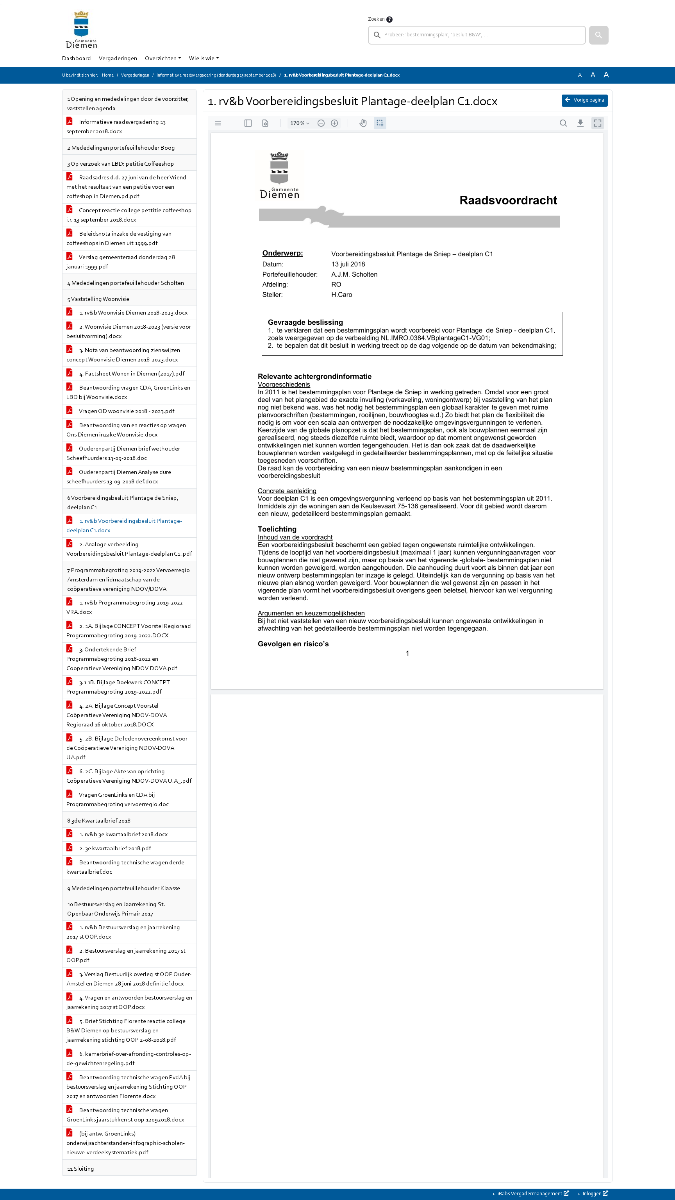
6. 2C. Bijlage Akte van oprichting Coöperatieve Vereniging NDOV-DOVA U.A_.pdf (128, 776)
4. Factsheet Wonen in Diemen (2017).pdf (131, 374)
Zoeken (376, 19)
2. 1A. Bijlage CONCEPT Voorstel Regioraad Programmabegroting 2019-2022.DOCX (128, 631)
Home (108, 75)
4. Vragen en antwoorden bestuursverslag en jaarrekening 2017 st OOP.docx (129, 1002)
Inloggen (592, 1194)
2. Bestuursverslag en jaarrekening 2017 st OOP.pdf (126, 956)
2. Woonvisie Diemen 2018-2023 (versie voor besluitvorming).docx (128, 332)
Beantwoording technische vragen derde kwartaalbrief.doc (125, 867)
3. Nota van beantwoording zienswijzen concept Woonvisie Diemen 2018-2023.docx (123, 355)
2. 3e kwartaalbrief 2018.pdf (114, 849)
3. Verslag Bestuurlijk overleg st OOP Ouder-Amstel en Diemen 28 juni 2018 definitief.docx (128, 979)
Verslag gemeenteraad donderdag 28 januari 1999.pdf (120, 262)
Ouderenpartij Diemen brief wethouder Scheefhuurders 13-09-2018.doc (123, 453)
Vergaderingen (118, 58)
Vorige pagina (588, 100)
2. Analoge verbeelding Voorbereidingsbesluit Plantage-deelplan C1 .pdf (129, 549)
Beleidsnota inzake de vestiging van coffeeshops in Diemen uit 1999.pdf (118, 239)
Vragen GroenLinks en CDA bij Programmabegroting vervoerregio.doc (117, 800)
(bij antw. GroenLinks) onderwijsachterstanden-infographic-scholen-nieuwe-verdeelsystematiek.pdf (125, 1143)
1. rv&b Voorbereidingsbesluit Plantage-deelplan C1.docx (124, 526)
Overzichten (161, 58)
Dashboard (76, 58)
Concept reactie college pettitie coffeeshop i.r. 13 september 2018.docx (129, 215)
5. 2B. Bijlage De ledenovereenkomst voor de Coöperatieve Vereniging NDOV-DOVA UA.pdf (127, 748)
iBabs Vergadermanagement (530, 1194)
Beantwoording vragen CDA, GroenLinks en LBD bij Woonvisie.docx (128, 393)
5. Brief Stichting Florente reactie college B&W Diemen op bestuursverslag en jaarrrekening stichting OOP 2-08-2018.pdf (126, 1030)
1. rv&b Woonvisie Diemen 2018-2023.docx (133, 313)
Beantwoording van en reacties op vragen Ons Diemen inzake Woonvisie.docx (126, 430)
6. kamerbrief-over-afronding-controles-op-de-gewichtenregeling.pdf (128, 1059)
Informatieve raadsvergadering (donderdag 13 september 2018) (216, 75)
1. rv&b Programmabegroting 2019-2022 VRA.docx (124, 607)
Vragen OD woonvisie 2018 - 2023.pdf (126, 411)
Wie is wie (201, 58)
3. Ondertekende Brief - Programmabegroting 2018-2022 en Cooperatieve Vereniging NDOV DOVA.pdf (121, 659)
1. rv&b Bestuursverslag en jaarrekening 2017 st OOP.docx (123, 932)
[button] (599, 35)
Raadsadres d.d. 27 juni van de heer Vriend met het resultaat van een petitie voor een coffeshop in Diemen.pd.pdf (126, 187)
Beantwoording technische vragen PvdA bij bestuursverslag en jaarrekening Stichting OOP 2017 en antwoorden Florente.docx (128, 1087)
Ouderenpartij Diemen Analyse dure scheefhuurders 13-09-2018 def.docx (118, 477)
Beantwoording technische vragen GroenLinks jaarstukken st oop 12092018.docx (125, 1115)
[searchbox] (477, 35)
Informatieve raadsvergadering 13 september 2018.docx (116, 127)
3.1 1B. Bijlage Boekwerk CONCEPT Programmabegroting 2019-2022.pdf (118, 687)
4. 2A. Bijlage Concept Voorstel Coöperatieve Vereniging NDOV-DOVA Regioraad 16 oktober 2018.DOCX (116, 715)
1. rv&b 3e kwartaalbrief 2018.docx (123, 835)
